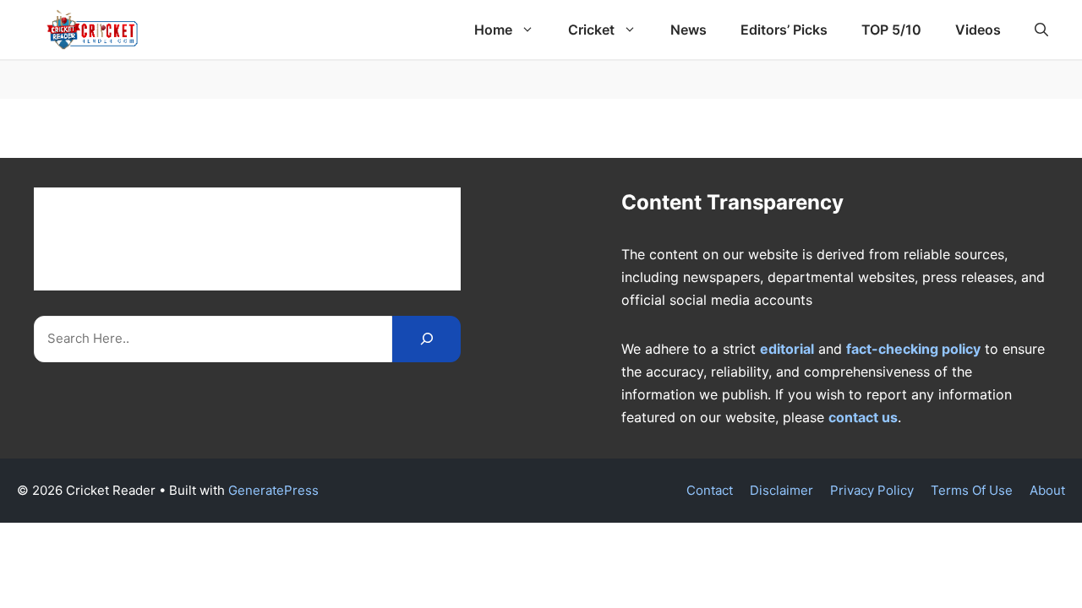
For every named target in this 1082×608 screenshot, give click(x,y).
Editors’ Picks (784, 29)
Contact (709, 490)
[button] (1041, 29)
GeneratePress (273, 490)
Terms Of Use (972, 490)
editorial (787, 348)
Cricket (591, 29)
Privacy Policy (872, 490)
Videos (978, 29)
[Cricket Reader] (92, 29)
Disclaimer (781, 490)
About (1047, 490)
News (688, 29)
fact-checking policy (913, 348)
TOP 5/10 (891, 29)
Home (493, 29)
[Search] (426, 339)
